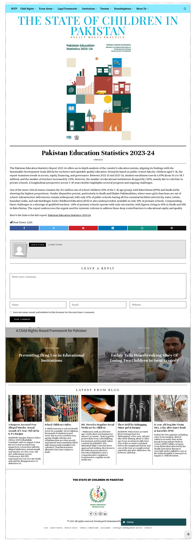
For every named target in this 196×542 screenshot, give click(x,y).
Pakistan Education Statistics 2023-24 (69, 215)
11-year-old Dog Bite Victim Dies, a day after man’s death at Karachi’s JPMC (170, 427)
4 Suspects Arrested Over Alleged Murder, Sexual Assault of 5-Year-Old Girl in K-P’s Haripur (23, 429)
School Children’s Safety (58, 424)
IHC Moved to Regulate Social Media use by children (97, 426)
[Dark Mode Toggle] (188, 534)
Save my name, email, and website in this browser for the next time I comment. (54, 312)
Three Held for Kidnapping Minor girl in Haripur (132, 426)
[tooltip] (24, 228)
